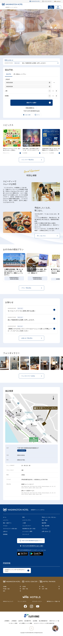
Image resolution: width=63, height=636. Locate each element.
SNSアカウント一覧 (54, 620)
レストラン (5, 520)
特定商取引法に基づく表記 (28, 528)
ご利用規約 (14, 620)
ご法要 (24, 523)
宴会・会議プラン (7, 523)
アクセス (5, 525)
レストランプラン (26, 520)
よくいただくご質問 (27, 531)
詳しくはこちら (41, 235)
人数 (6, 90)
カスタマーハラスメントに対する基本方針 (44, 623)
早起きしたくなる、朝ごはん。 (49, 517)
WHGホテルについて (8, 601)
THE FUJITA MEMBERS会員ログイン (32, 540)
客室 (23, 517)
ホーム (4, 517)
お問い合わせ (45, 531)
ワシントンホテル (22, 601)
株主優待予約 (28, 620)
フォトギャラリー (26, 525)
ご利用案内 (6, 620)
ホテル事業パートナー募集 (25, 623)
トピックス (44, 528)
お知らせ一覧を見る (26, 338)
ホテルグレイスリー (37, 601)
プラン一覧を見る (26, 288)
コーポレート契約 (13, 623)
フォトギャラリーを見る (28, 376)
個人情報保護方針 (43, 620)
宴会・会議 (44, 520)
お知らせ (5, 531)
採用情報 (5, 534)
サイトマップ (25, 534)
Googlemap (22, 450)
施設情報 (44, 523)
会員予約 (20, 620)
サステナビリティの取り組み (10, 528)
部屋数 (7, 95)
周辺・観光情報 (45, 525)
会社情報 (35, 620)
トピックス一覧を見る (27, 159)
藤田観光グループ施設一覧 (53, 601)
